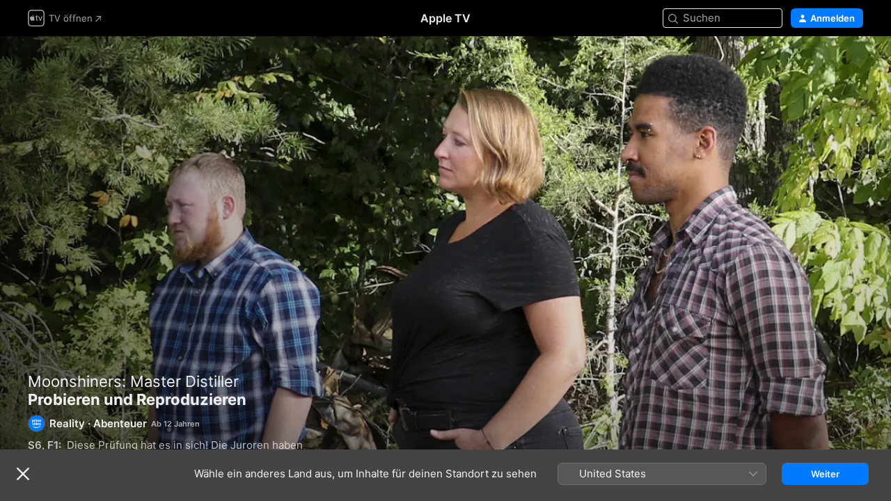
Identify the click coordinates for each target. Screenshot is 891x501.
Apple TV (445, 18)
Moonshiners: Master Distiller (133, 381)
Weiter (825, 473)
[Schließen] (23, 474)
